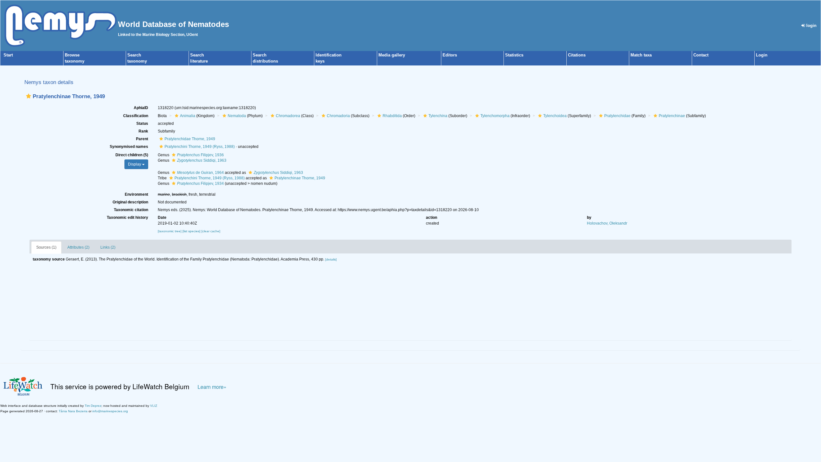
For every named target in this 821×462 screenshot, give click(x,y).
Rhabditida (392, 116)
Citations (577, 55)
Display (135, 164)
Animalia (187, 116)
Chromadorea (288, 116)
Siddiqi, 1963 (201, 160)
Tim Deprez (93, 405)
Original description (130, 202)
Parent (142, 139)
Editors (450, 55)
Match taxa (641, 55)
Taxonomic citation (131, 210)
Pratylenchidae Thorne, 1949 (190, 139)
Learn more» (212, 386)
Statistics (514, 55)
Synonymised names (129, 146)
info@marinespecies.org (110, 411)
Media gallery (391, 55)
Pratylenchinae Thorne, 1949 (300, 178)
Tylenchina (437, 116)
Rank (143, 131)
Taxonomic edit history (127, 217)
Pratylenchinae (672, 116)
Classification (135, 116)
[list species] (191, 231)
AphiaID (141, 108)
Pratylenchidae (617, 116)
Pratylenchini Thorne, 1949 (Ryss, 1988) (200, 146)
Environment (136, 194)
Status (142, 123)
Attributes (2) (78, 247)
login (811, 25)
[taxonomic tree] (170, 231)
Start (8, 55)
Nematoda (237, 116)
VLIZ (153, 405)
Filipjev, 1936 (200, 155)
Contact (700, 55)
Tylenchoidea (555, 116)
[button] (28, 96)
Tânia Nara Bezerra (73, 411)
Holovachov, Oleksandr (607, 223)
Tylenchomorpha (495, 116)
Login (761, 55)
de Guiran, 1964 (200, 172)
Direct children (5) (131, 155)
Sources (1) (46, 247)
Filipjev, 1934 (200, 183)
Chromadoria (338, 116)
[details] (331, 259)
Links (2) (107, 247)
